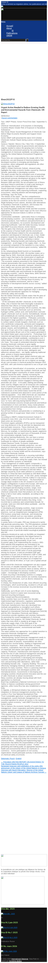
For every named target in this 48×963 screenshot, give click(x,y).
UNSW (9, 35)
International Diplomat (19, 959)
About (9, 28)
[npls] (24, 20)
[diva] (8, 914)
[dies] (9, 927)
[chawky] (9, 937)
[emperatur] (9, 951)
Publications (11, 33)
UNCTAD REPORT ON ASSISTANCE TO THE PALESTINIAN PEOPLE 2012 (22, 763)
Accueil (9, 26)
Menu (3, 22)
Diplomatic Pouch (8, 759)
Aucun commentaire (9, 118)
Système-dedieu (15, 961)
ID (13, 31)
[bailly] (8, 104)
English (18, 759)
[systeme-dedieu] (24, 866)
